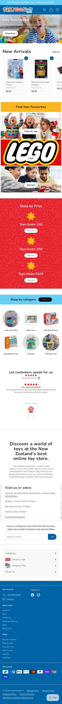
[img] (31, 375)
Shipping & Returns (10, 621)
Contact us (7, 618)
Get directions (11, 496)
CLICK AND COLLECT (15, 517)
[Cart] (50, 9)
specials (6, 654)
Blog (4, 625)
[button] (29, 417)
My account (7, 629)
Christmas (7, 658)
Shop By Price (8, 647)
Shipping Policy (10, 694)
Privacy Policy (48, 690)
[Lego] (31, 152)
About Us (6, 610)
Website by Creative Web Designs (18, 697)
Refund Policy (33, 690)
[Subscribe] (52, 537)
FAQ (4, 614)
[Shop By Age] (31, 126)
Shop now (31, 231)
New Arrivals (8, 650)
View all (56, 51)
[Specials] (31, 179)
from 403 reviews (29, 378)
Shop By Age (8, 643)
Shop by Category (10, 639)
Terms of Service (27, 694)
